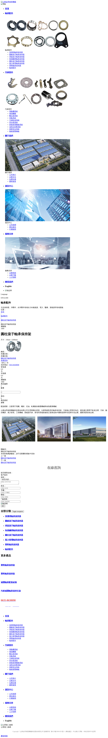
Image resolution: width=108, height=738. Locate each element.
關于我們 (9, 136)
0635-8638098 (14, 365)
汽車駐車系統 (14, 120)
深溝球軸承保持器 (16, 52)
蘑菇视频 (4, 736)
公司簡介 (12, 175)
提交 (3, 506)
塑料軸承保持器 (15, 65)
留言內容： (6, 479)
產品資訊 (12, 227)
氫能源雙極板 (14, 131)
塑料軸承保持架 (8, 565)
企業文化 (12, 177)
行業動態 (12, 229)
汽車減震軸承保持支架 (11, 591)
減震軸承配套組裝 (9, 582)
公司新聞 (12, 225)
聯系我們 (9, 282)
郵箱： (3, 495)
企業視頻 (12, 273)
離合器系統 (13, 116)
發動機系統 (13, 111)
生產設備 (12, 179)
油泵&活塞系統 (15, 127)
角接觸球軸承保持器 (16, 59)
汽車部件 (9, 72)
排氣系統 (12, 118)
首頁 (7, 8)
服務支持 (9, 234)
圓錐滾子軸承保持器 (16, 54)
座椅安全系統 (14, 129)
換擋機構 (12, 113)
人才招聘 (12, 277)
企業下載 (12, 275)
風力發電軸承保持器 (16, 63)
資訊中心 (9, 186)
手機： (3, 490)
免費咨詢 (4, 360)
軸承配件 (9, 13)
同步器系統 (13, 122)
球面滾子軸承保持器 (16, 57)
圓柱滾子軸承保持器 (16, 61)
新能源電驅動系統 (16, 125)
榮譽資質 (12, 181)
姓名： (3, 486)
